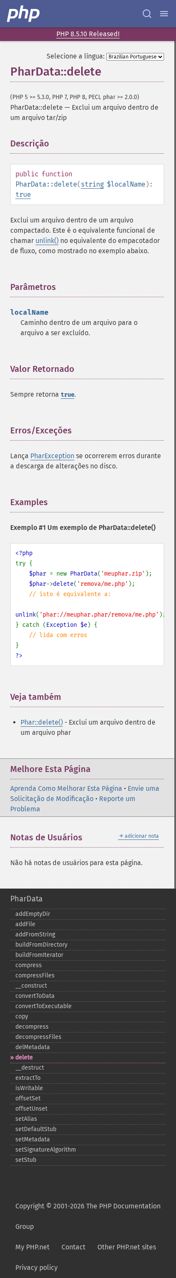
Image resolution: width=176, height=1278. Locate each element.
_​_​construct (31, 985)
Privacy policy (36, 1267)
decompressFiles (38, 1037)
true (23, 194)
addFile (25, 924)
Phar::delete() (42, 722)
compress (28, 965)
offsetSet (28, 1098)
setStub (25, 1160)
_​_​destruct (29, 1067)
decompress (32, 1026)
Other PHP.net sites (126, 1247)
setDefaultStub (35, 1129)
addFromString (35, 934)
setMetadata (32, 1139)
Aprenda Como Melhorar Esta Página (66, 788)
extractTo (28, 1078)
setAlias (26, 1119)
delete (24, 1057)
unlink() (47, 241)
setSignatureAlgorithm (45, 1149)
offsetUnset (31, 1108)
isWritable (29, 1088)
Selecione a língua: (76, 56)
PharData (26, 899)
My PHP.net (32, 1247)
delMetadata (32, 1047)
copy (21, 1016)
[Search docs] (146, 13)
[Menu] (164, 13)
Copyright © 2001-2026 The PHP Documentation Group (88, 1216)
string (92, 184)
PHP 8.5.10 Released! (88, 34)
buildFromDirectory (41, 944)
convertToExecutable (43, 1006)
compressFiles (35, 975)
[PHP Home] (24, 13)
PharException (52, 456)
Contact (73, 1247)
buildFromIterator (39, 955)
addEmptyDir (32, 914)
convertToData (35, 996)
